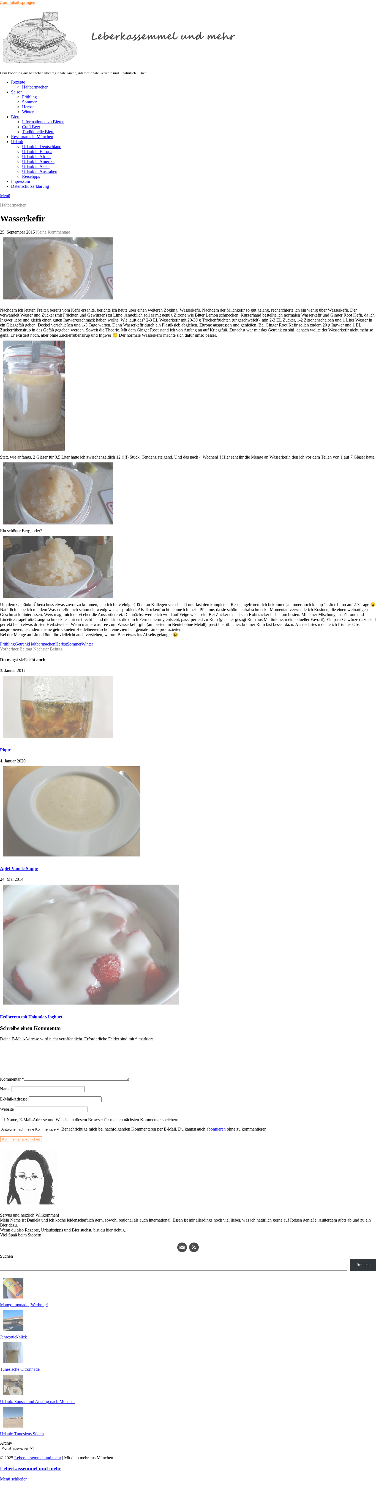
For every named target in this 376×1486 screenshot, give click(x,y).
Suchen (6, 1256)
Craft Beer (31, 126)
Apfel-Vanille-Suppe (19, 868)
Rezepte (18, 82)
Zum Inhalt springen (17, 2)
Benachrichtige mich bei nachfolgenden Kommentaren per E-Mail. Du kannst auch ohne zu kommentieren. (164, 1129)
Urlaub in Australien (39, 171)
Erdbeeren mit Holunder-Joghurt (31, 1016)
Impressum (20, 181)
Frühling (29, 97)
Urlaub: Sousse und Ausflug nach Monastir (37, 1401)
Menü (5, 195)
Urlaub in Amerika (38, 161)
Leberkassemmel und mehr (37, 1457)
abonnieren (216, 1129)
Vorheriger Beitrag (16, 649)
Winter (28, 111)
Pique (5, 750)
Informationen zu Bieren (43, 121)
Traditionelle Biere (38, 131)
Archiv (6, 1443)
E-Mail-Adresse (14, 1099)
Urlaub (17, 141)
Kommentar (12, 1079)
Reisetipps (31, 176)
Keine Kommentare (53, 232)
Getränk (22, 644)
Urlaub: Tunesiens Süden (22, 1433)
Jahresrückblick (13, 1337)
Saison (17, 92)
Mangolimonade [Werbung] (24, 1304)
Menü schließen (14, 1479)
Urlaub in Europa (37, 151)
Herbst (28, 107)
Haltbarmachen (35, 87)
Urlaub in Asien (36, 166)
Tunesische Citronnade (20, 1369)
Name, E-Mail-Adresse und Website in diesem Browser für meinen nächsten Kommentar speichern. (93, 1119)
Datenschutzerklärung (30, 186)
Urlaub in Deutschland (41, 146)
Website (7, 1109)
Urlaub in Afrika (36, 156)
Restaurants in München (32, 136)
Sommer (29, 102)
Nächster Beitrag (47, 649)
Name (5, 1088)
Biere (15, 116)
